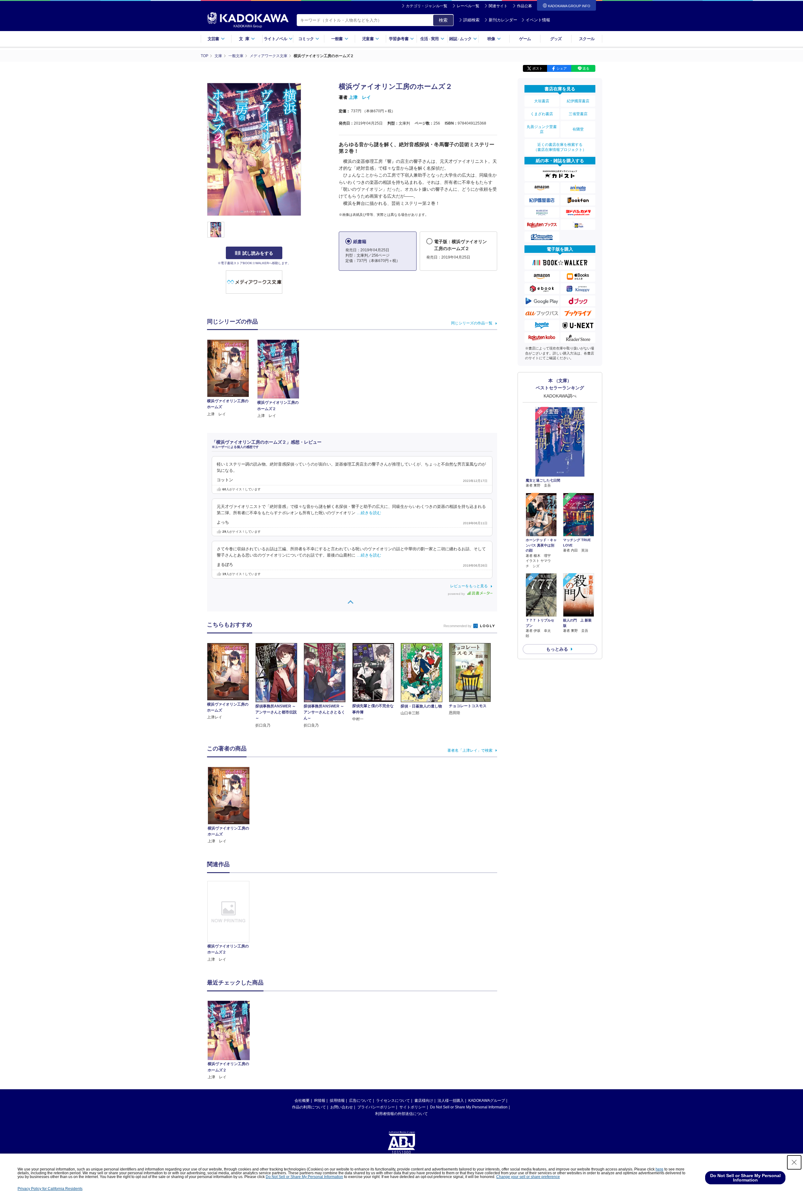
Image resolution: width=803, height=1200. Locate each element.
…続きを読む (369, 513)
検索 (443, 20)
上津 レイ (360, 97)
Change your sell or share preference (528, 1177)
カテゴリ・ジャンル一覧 (426, 6)
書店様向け (423, 1100)
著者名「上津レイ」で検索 (469, 750)
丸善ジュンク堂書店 (542, 129)
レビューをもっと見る (469, 586)
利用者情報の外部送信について (401, 1114)
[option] (232, 922)
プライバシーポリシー (376, 1107)
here (659, 1169)
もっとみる (557, 649)
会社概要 (302, 1100)
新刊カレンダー (503, 20)
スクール (586, 38)
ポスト (537, 68)
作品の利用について (309, 1107)
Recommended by (458, 626)
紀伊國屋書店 (578, 101)
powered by (457, 593)
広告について (360, 1100)
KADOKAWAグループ (486, 1100)
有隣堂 (578, 129)
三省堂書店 (578, 114)
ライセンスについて (393, 1100)
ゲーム (525, 38)
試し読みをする (257, 253)
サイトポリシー (412, 1107)
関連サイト (498, 6)
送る (585, 68)
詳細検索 (471, 20)
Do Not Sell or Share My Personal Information (469, 1107)
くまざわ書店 (541, 114)
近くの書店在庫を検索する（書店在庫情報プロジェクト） (560, 147)
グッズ (556, 38)
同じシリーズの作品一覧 (471, 323)
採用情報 (337, 1100)
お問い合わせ (341, 1107)
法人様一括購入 (451, 1100)
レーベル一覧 (468, 6)
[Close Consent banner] (794, 1162)
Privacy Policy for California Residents (50, 1189)
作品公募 (524, 6)
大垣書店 (541, 101)
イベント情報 (538, 20)
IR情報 (319, 1100)
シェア (561, 68)
